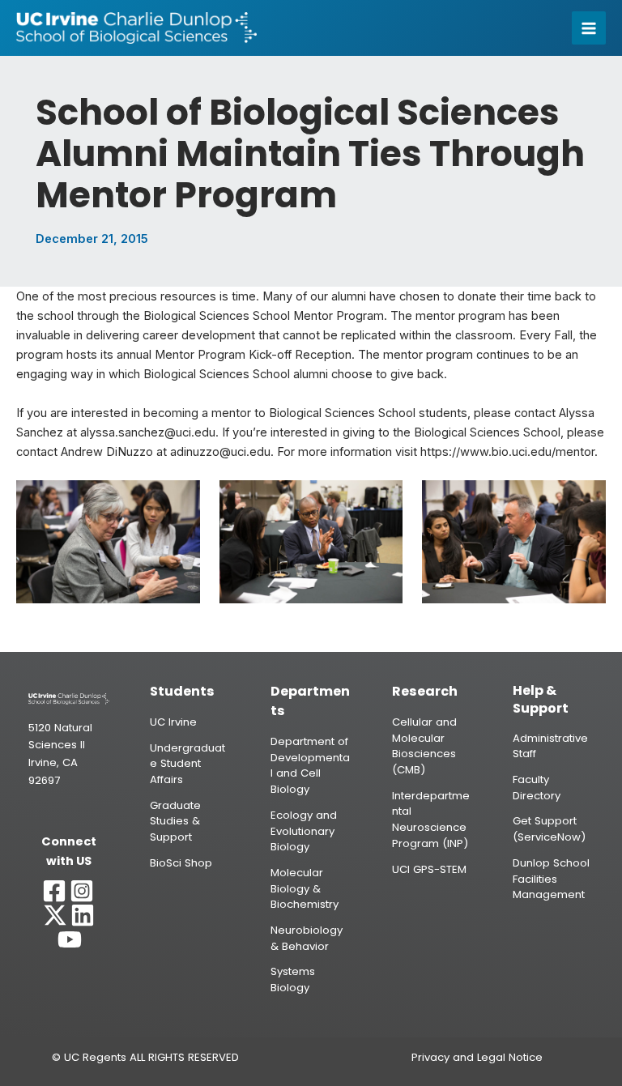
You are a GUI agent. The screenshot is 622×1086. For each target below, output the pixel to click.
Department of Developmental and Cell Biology (310, 765)
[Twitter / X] (55, 915)
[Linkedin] (82, 915)
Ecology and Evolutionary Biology (304, 830)
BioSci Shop (181, 863)
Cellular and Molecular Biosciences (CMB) (424, 745)
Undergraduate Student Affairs (187, 763)
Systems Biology (293, 979)
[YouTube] (70, 939)
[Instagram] (82, 891)
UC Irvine (173, 722)
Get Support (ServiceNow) (549, 829)
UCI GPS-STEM (429, 869)
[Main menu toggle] (589, 28)
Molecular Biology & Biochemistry (305, 888)
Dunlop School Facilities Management (551, 878)
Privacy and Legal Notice (477, 1057)
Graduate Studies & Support (175, 821)
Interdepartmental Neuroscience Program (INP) (431, 819)
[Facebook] (54, 891)
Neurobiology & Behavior (307, 938)
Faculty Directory (536, 787)
